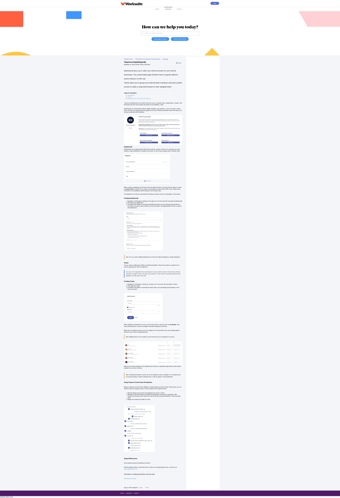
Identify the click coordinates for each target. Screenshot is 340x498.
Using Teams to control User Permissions (139, 98)
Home (157, 9)
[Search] (142, 33)
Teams (129, 97)
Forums (179, 9)
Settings (165, 59)
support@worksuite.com (131, 469)
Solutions (168, 9)
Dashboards (131, 95)
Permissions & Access (130, 478)
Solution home (128, 59)
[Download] (166, 233)
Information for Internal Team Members (148, 59)
